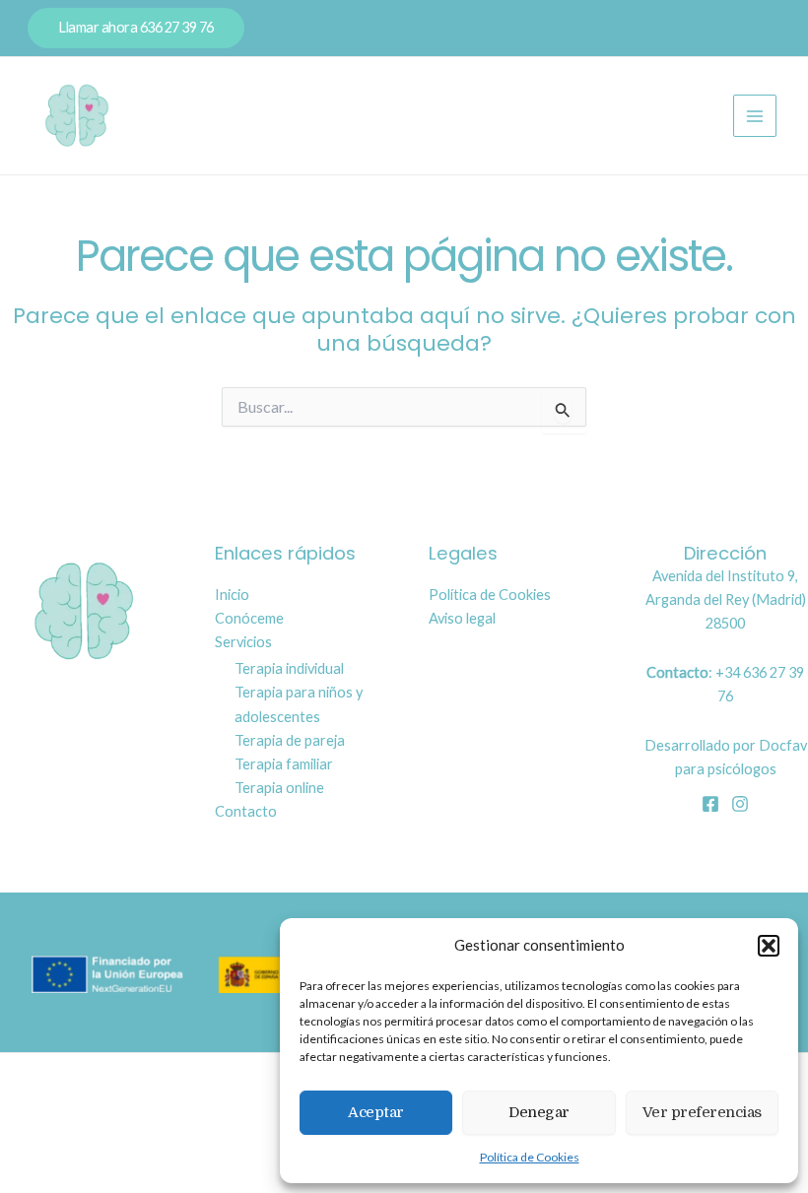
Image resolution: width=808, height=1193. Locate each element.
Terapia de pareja (290, 740)
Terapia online (279, 787)
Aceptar (376, 1112)
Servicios (243, 641)
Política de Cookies (529, 1157)
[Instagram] (740, 804)
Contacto (246, 811)
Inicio (232, 594)
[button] (768, 946)
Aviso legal (462, 618)
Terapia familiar (284, 764)
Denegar (539, 1112)
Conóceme (249, 618)
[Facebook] (710, 804)
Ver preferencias (702, 1112)
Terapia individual (289, 668)
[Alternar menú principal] (754, 116)
